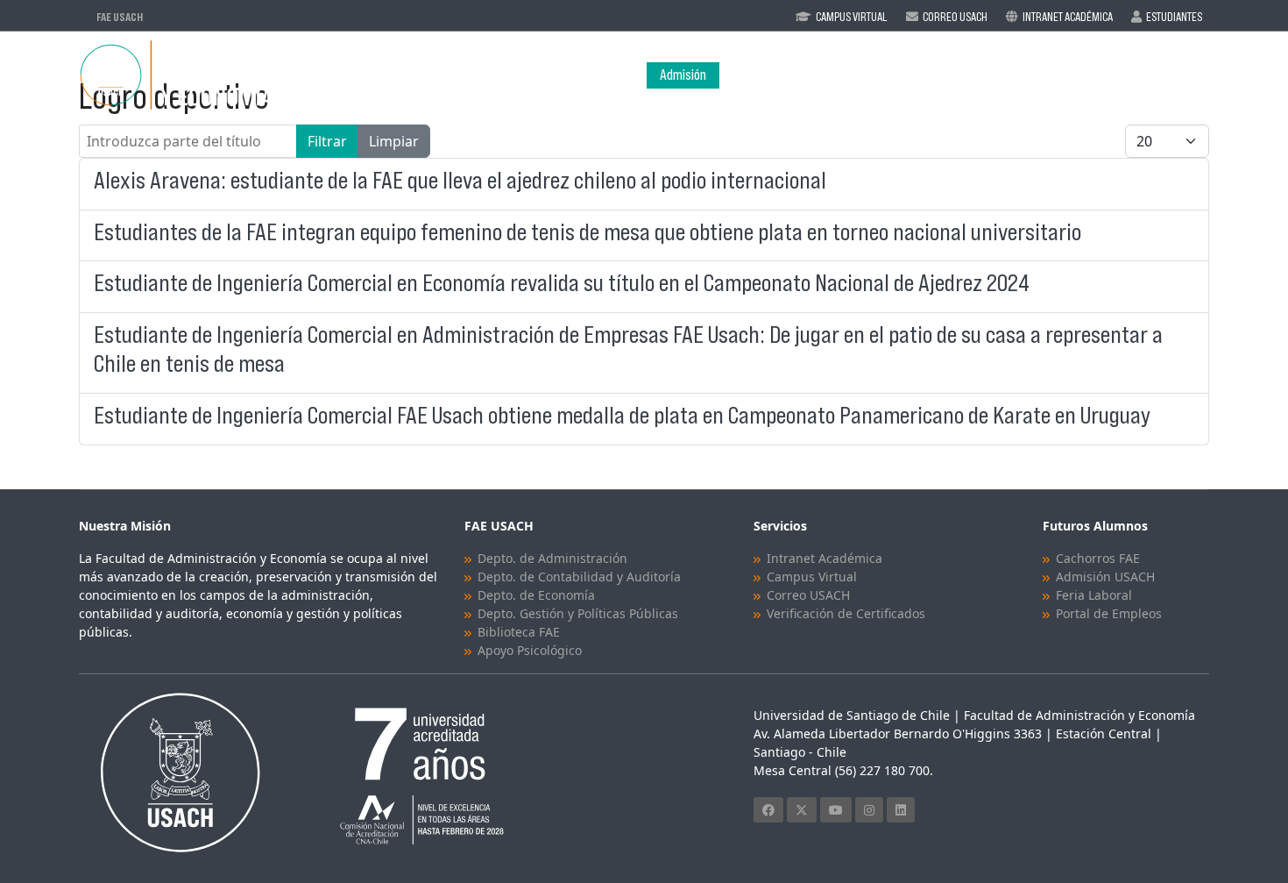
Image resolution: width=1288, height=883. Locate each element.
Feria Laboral (1094, 595)
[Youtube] (836, 809)
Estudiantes (1174, 17)
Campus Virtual (852, 17)
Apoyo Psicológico (530, 650)
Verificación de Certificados (846, 613)
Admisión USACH (1105, 576)
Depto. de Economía (536, 595)
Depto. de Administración (552, 558)
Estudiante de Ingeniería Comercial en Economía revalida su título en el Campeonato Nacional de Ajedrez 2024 (562, 282)
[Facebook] (768, 809)
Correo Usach (955, 17)
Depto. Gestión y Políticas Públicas (578, 613)
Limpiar (394, 141)
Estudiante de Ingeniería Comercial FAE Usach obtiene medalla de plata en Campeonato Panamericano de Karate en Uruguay (622, 415)
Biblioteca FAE (519, 631)
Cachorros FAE (1098, 558)
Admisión (683, 75)
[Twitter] (802, 809)
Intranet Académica (1068, 17)
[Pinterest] (869, 809)
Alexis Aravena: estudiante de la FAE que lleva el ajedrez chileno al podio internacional (462, 180)
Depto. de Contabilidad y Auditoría (579, 576)
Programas (851, 75)
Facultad (755, 75)
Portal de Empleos (1109, 613)
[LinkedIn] (901, 809)
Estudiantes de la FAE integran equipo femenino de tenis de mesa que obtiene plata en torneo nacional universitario (587, 232)
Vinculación (1174, 75)
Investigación (1065, 75)
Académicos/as (964, 75)
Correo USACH (808, 595)
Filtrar (327, 141)
